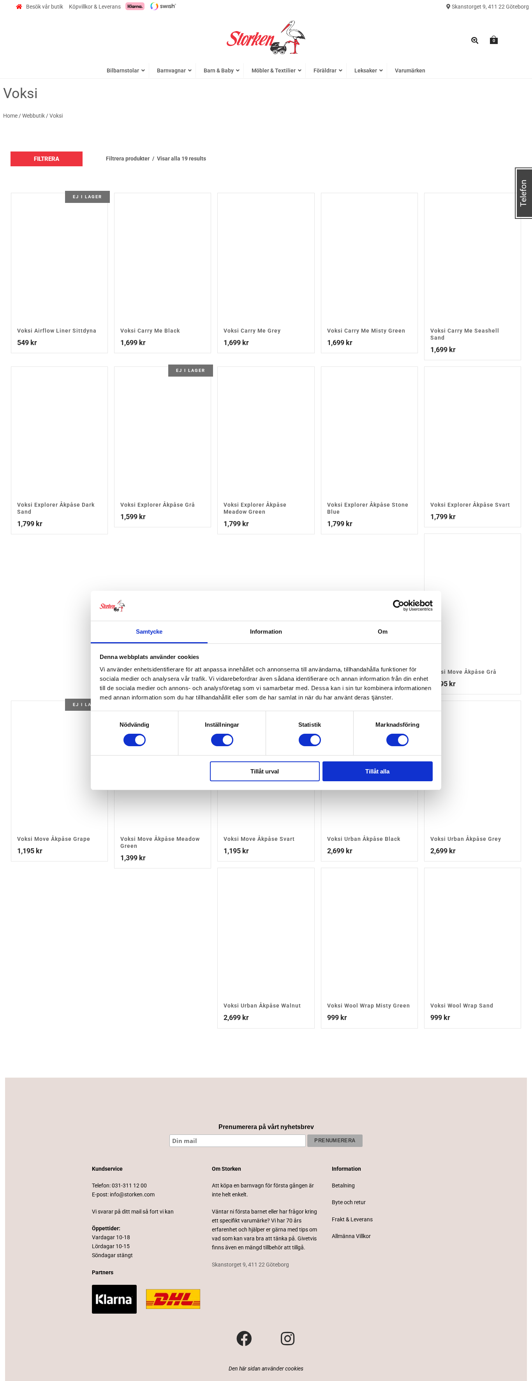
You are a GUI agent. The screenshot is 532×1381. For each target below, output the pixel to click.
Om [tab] (383, 631)
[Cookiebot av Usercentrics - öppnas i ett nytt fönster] (399, 605)
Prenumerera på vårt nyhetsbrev (266, 1127)
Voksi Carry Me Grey (252, 331)
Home (10, 116)
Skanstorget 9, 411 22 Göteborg (490, 7)
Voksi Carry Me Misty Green (366, 331)
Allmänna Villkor (351, 1236)
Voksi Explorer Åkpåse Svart (470, 505)
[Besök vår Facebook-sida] (244, 1339)
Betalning (343, 1185)
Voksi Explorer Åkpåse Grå (157, 505)
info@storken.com (132, 1194)
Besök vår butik (44, 7)
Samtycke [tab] (149, 631)
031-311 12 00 (129, 1185)
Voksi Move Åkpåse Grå (463, 672)
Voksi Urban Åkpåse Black (363, 839)
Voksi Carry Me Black (150, 331)
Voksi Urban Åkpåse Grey (465, 839)
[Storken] (266, 36)
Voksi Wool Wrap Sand (461, 1005)
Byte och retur (349, 1202)
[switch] (222, 740)
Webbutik (33, 116)
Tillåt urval (264, 771)
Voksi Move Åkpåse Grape (53, 839)
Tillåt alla (377, 771)
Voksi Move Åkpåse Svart (259, 839)
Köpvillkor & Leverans (95, 7)
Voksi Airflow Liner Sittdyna (57, 331)
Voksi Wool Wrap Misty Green (368, 1005)
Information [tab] (266, 631)
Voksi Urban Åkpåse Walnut (262, 1005)
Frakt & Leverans (352, 1219)
